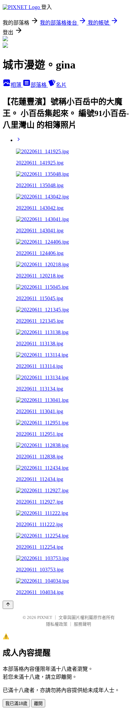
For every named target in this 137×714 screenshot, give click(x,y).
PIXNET (44, 617)
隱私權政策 (57, 624)
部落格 (39, 85)
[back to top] (8, 605)
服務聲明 (82, 624)
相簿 (17, 85)
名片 (61, 85)
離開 (38, 703)
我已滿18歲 (16, 703)
